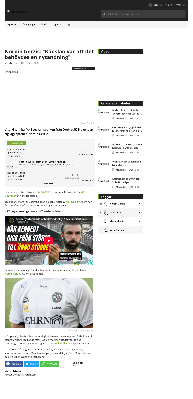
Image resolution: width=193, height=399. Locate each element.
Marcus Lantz (74, 201)
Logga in (158, 4)
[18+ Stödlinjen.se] (87, 176)
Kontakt (168, 4)
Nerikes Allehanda (63, 343)
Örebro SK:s (43, 192)
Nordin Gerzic (12, 273)
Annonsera (181, 4)
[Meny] (68, 24)
